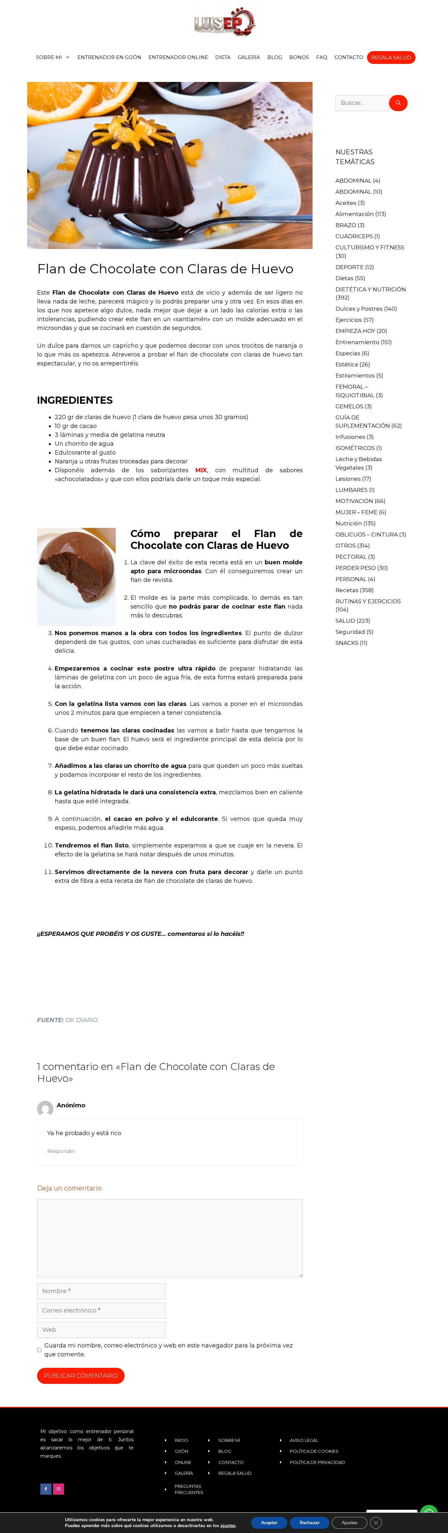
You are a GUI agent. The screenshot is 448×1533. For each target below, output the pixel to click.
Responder (61, 1151)
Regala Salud (391, 57)
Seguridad (350, 632)
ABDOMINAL (354, 180)
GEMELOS (349, 406)
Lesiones (348, 478)
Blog (274, 57)
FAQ (321, 57)
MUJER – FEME (356, 512)
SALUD (345, 620)
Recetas (347, 590)
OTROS (346, 545)
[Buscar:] (362, 103)
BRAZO (346, 225)
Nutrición (349, 523)
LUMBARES (352, 490)
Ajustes (349, 1523)
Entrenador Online (178, 57)
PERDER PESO (356, 568)
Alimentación (355, 214)
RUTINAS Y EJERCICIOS (368, 601)
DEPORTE (350, 267)
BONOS (299, 57)
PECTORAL (351, 556)
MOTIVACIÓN (354, 501)
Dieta (223, 57)
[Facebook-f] (45, 1489)
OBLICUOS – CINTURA (367, 534)
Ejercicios (349, 320)
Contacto (349, 57)
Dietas (345, 278)
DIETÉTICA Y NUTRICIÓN (371, 289)
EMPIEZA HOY (355, 331)
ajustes (227, 1526)
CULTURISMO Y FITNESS (370, 247)
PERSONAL (351, 579)
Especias (348, 353)
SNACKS (347, 643)
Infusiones (350, 437)
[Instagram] (58, 1489)
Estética (347, 364)
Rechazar (309, 1523)
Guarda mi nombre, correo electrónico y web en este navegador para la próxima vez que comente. (168, 1350)
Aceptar (269, 1523)
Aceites (346, 203)
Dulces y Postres (359, 308)
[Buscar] (398, 103)
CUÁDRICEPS (354, 236)
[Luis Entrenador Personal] (224, 21)
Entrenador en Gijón (109, 57)
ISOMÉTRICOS (355, 448)
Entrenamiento (357, 342)
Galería (249, 57)
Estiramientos (355, 375)
